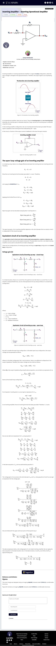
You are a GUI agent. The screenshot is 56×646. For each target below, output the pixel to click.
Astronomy (46, 635)
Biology (34, 635)
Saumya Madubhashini (28, 57)
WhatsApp (13, 14)
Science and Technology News (22, 637)
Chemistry (46, 637)
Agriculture (46, 633)
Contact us (21, 643)
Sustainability (34, 639)
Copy (26, 14)
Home (11, 643)
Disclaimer (44, 643)
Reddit (20, 14)
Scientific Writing (34, 633)
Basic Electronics (8, 63)
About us (15, 643)
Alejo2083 (30, 582)
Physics (51, 8)
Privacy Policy (27, 643)
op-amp (37, 73)
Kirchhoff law (13, 184)
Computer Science (46, 639)
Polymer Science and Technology (21, 633)
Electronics (47, 8)
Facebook (6, 14)
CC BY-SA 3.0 (43, 582)
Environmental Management (22, 635)
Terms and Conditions (36, 643)
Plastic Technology (34, 637)
